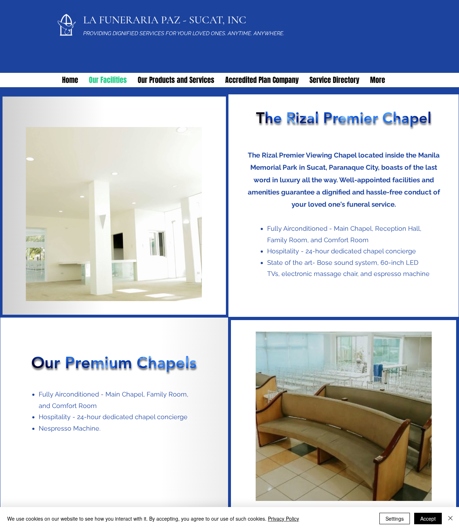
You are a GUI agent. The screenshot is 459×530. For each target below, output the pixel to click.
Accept (428, 518)
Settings (394, 518)
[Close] (450, 518)
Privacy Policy (283, 518)
